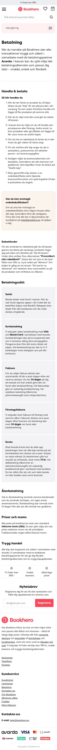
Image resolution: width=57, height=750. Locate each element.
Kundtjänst (7, 680)
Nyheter (6, 664)
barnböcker (35, 638)
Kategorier (7, 657)
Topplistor (7, 661)
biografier (20, 638)
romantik (43, 634)
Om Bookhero (9, 694)
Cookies (6, 701)
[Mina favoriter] (45, 9)
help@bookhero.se (30, 220)
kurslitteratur (8, 641)
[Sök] (51, 17)
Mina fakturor (9, 705)
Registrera (44, 603)
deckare (6, 638)
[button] (53, 9)
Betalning (7, 687)
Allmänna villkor (10, 698)
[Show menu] (4, 9)
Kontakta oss (8, 690)
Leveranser (7, 683)
